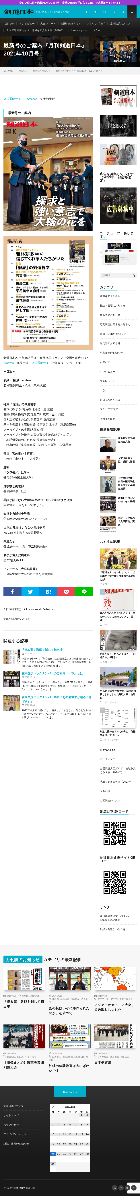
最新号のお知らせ (110, 314)
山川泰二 (56, 1056)
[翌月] (87, 1107)
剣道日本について (13, 1105)
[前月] (53, 1107)
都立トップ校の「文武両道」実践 (126, 521)
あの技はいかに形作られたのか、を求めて (69, 1010)
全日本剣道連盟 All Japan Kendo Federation (29, 609)
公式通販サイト (13, 98)
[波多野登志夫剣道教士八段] (108, 444)
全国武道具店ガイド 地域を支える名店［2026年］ (36, 30)
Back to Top (70, 1092)
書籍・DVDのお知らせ (113, 333)
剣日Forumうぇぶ (71, 23)
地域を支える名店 (110, 296)
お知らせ (8, 23)
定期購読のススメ (120, 23)
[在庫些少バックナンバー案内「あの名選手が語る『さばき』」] (11, 703)
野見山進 (114, 1056)
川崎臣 (25, 996)
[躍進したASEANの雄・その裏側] (108, 504)
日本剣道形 (103, 1056)
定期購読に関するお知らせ (115, 324)
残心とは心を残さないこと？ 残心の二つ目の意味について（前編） (117, 617)
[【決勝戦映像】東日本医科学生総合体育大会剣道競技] (108, 484)
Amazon (32, 98)
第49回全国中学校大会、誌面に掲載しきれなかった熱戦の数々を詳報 (118, 694)
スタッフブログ (96, 23)
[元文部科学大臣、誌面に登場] (108, 464)
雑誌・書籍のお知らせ (112, 305)
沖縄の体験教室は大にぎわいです (69, 1068)
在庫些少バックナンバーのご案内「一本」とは (52, 673)
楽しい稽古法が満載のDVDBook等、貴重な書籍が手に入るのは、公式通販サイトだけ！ (70, 2)
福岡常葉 (75, 999)
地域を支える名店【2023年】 (117, 781)
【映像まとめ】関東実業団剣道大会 (23, 1064)
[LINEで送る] (84, 591)
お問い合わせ (11, 1124)
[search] (134, 275)
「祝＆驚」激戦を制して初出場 (42, 649)
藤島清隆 (64, 999)
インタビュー (27, 23)
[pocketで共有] (66, 591)
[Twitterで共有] (31, 591)
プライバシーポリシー (16, 1134)
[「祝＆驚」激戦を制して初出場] (11, 656)
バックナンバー (109, 758)
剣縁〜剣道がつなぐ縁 (16, 618)
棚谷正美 (124, 1056)
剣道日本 (30, 1187)
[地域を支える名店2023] (118, 135)
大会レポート (48, 23)
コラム (96, 30)
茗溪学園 (34, 996)
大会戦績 (105, 791)
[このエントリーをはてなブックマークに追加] (48, 591)
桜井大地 (31, 1056)
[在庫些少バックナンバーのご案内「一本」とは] (11, 679)
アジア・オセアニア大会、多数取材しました (114, 1007)
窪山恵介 (21, 1056)
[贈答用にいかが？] (118, 163)
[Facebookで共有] (12, 591)
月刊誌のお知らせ (110, 343)
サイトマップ (11, 1115)
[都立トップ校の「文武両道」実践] (108, 524)
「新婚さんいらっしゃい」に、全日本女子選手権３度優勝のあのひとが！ (117, 576)
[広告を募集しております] (118, 222)
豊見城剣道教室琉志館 (73, 1056)
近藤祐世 (11, 1056)
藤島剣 (55, 999)
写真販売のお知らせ (111, 352)
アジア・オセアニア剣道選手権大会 (115, 999)
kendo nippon (79, 30)
